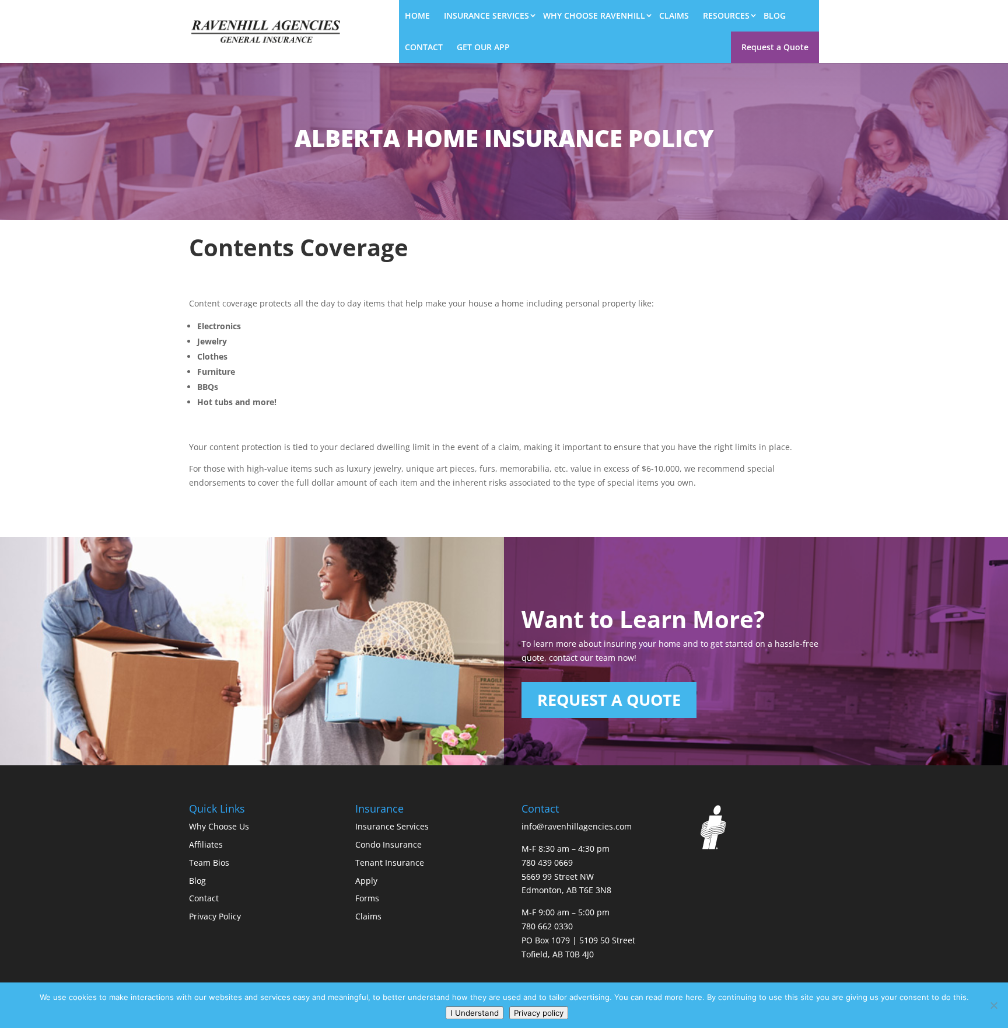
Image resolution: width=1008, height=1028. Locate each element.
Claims (674, 15)
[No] (993, 1005)
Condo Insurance (388, 844)
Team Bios (209, 862)
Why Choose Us (219, 826)
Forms (367, 898)
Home (417, 15)
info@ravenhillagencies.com (577, 826)
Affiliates (206, 844)
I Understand (474, 1012)
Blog (775, 15)
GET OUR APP (483, 47)
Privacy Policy (215, 916)
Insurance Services (486, 15)
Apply (366, 880)
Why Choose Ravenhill (594, 15)
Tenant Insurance (389, 862)
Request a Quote (774, 47)
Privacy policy (539, 1012)
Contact (424, 47)
